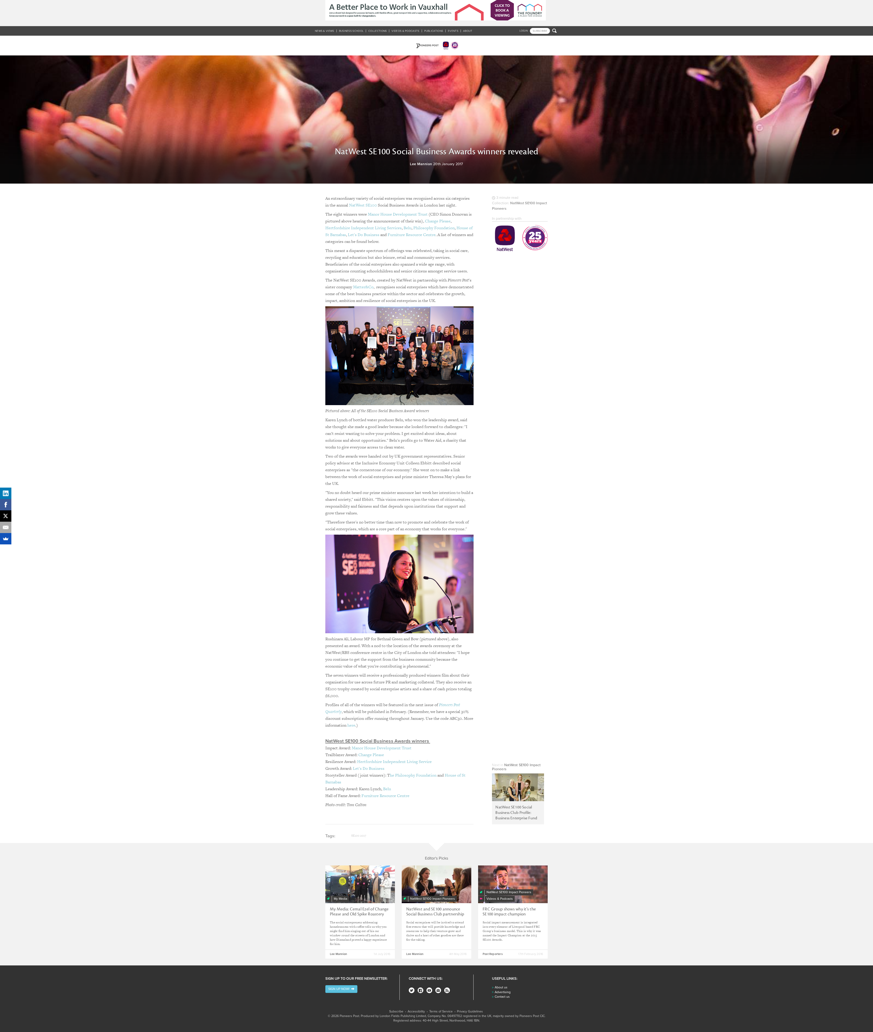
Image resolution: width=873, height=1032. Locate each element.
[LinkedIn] (5, 493)
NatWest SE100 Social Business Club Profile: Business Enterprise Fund (516, 813)
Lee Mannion (421, 164)
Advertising (503, 992)
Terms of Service (441, 1011)
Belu (407, 228)
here (351, 725)
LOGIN (523, 30)
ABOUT (467, 31)
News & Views (324, 31)
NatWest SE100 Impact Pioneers (516, 767)
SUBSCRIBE (540, 30)
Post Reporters (493, 954)
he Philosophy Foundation (413, 775)
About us (501, 987)
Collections (377, 31)
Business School (351, 31)
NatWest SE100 (363, 205)
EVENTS (453, 31)
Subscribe (396, 1011)
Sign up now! (339, 989)
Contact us (502, 997)
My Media (340, 899)
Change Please (438, 221)
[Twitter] (411, 990)
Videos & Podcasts (405, 31)
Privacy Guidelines (470, 1011)
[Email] (5, 527)
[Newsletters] (438, 990)
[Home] (436, 45)
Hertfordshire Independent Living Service (394, 761)
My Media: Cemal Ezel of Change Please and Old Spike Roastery (359, 911)
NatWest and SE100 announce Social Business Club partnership (435, 911)
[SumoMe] (5, 538)
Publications (433, 31)
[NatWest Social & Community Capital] (520, 239)
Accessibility (416, 1011)
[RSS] (447, 990)
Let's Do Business (363, 234)
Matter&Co (363, 287)
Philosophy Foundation (434, 228)
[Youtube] (429, 990)
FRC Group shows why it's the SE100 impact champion (509, 911)
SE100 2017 (358, 835)
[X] (5, 516)
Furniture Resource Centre (412, 234)
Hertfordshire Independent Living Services (363, 228)
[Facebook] (420, 990)
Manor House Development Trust (398, 214)
